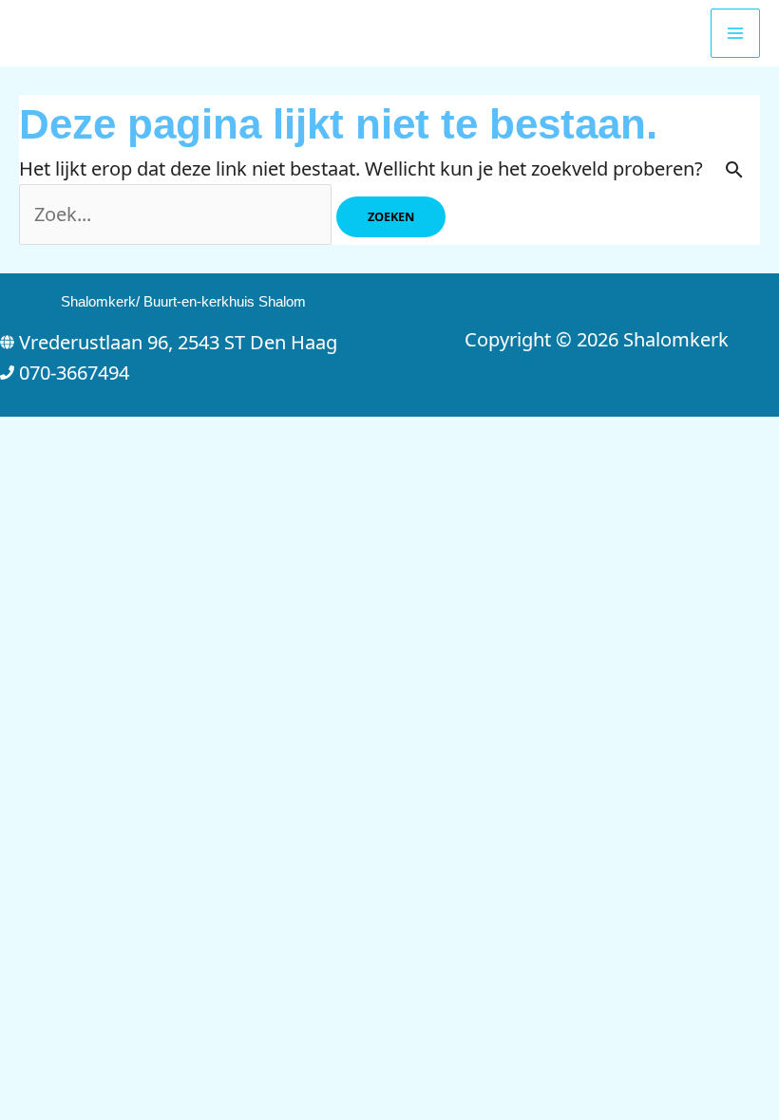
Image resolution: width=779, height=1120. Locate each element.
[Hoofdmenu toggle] (735, 33)
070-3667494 (74, 372)
